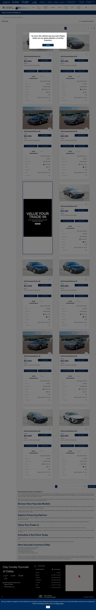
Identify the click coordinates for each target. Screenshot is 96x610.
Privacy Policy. (59, 603)
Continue (48, 45)
